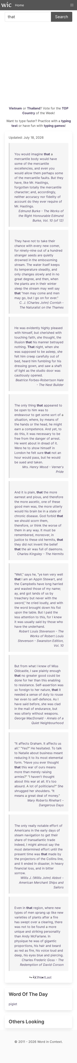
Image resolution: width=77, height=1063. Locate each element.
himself (27, 333)
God (42, 516)
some (18, 164)
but (29, 298)
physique (21, 941)
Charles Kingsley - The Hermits (40, 554)
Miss (55, 666)
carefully (42, 356)
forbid (51, 516)
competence (34, 429)
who (60, 622)
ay (16, 593)
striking (37, 931)
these (56, 502)
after (45, 917)
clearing (47, 922)
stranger (20, 255)
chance (19, 246)
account (20, 201)
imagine (37, 154)
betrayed (56, 342)
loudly (43, 603)
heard (26, 361)
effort (54, 826)
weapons (51, 713)
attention (28, 617)
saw (48, 366)
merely (36, 772)
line (60, 859)
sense (33, 694)
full (41, 549)
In (49, 936)
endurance (43, 709)
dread (45, 443)
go (24, 298)
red (21, 950)
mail (27, 709)
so (16, 690)
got (28, 593)
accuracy (32, 197)
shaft (58, 366)
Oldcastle (21, 671)
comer (54, 246)
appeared (51, 405)
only (17, 274)
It (41, 530)
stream (19, 265)
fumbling (44, 361)
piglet (13, 1004)
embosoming (47, 260)
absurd (19, 786)
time (30, 854)
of (25, 164)
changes (28, 274)
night (39, 347)
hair (42, 946)
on (42, 298)
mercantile (22, 159)
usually (29, 622)
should (25, 521)
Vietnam (15, 108)
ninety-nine (28, 250)
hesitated (43, 748)
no (57, 274)
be (43, 352)
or (31, 424)
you (51, 168)
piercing (57, 955)
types (18, 912)
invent (38, 544)
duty (46, 694)
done (18, 680)
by (42, 419)
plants (24, 284)
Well (19, 574)
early (44, 830)
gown (32, 366)
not (33, 241)
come (41, 293)
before (34, 704)
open (23, 410)
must (47, 530)
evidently (33, 328)
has (17, 922)
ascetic (34, 502)
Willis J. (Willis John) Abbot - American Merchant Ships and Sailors (41, 882)
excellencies (23, 168)
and (37, 168)
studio (40, 371)
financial (20, 868)
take (44, 241)
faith (31, 337)
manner (43, 342)
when (54, 279)
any (29, 530)
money (53, 796)
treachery (21, 598)
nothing (20, 347)
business (46, 753)
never (40, 598)
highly (45, 328)
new (46, 246)
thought (49, 337)
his (35, 342)
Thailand (33, 108)
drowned (21, 260)
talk (59, 748)
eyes (32, 955)
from (24, 438)
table (32, 612)
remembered (23, 535)
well (51, 288)
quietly (48, 255)
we (16, 521)
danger (40, 438)
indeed (19, 845)
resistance (26, 685)
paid (49, 612)
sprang (40, 912)
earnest (19, 497)
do (29, 201)
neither (19, 197)
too (53, 781)
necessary (43, 434)
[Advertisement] (38, 65)
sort (53, 415)
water (37, 265)
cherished (47, 333)
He (16, 328)
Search (61, 16)
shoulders (42, 791)
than (37, 680)
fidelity (51, 197)
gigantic (50, 941)
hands (24, 424)
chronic (19, 516)
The (29, 265)
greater (31, 675)
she (39, 337)
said (39, 622)
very (53, 574)
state (53, 511)
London (20, 453)
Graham (36, 743)
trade (51, 840)
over (34, 922)
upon (18, 612)
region (38, 908)
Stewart (49, 579)
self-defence (41, 699)
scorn (35, 521)
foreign (24, 690)
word (24, 608)
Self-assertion (46, 685)
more (53, 492)
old (40, 540)
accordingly (46, 192)
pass (35, 457)
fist (58, 608)
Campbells (28, 584)
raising (47, 772)
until (54, 849)
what (32, 666)
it (27, 434)
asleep (50, 352)
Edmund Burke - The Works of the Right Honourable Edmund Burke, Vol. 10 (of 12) (41, 215)
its (16, 269)
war (30, 767)
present (20, 854)
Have (28, 762)
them (37, 173)
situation (20, 419)
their (51, 241)
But (53, 178)
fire (55, 917)
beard (56, 946)
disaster (43, 863)
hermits (49, 540)
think (37, 525)
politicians (46, 786)
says (27, 574)
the (30, 164)
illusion (19, 342)
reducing (20, 758)
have (53, 159)
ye (40, 574)
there (58, 922)
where (33, 419)
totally (34, 187)
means (49, 419)
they (60, 178)
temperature (28, 269)
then (45, 279)
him (23, 356)
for (16, 250)
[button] (72, 5)
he (51, 424)
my (48, 589)
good (18, 506)
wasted (26, 589)
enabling (54, 680)
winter (51, 284)
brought (35, 608)
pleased (57, 328)
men (26, 293)
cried (34, 603)
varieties (20, 917)
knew (58, 617)
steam (18, 835)
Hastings (41, 182)
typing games (54, 126)
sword (19, 603)
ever (43, 201)
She (60, 786)
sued (22, 462)
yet (54, 429)
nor (42, 197)
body (35, 159)
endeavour (22, 415)
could (51, 675)
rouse (59, 694)
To (53, 748)
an (59, 453)
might (58, 424)
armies (19, 777)
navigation (32, 835)
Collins (51, 859)
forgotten (21, 187)
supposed (28, 352)
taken (38, 462)
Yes (24, 748)
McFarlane (38, 936)
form (18, 762)
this (22, 434)
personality (52, 931)
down (46, 608)
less (17, 617)
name (56, 589)
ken (46, 574)
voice (45, 950)
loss (31, 868)
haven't (36, 777)
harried (58, 584)
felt (16, 356)
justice (19, 540)
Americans (22, 830)
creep (31, 356)
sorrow (19, 873)
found (40, 927)
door (50, 371)
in (30, 260)
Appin (37, 579)
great (18, 279)
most (44, 758)
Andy (26, 936)
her (30, 680)
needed (19, 694)
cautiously (22, 375)
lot (32, 786)
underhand (36, 626)
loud (53, 950)
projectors (28, 859)
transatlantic (37, 840)
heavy (59, 863)
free (17, 438)
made (52, 854)
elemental (56, 758)
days (52, 830)
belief (53, 544)
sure (40, 453)
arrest (55, 438)
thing (32, 405)
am (25, 579)
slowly (40, 274)
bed (17, 361)
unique (19, 931)
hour (17, 457)
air (29, 549)
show (35, 448)
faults (45, 178)
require (52, 201)
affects (24, 743)
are (40, 255)
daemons (55, 549)
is (25, 492)
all (16, 748)
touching (20, 337)
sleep (18, 288)
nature (45, 690)
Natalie (24, 753)
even (44, 168)
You (17, 154)
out (39, 250)
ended (28, 863)
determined (31, 849)
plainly (44, 671)
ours (41, 767)
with (29, 246)
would (25, 154)
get (37, 415)
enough (55, 671)
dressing (20, 366)
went (23, 443)
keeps (55, 265)
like (25, 182)
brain (33, 511)
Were (18, 448)
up (48, 912)
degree (28, 279)
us (47, 593)
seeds (32, 255)
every (37, 246)
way (36, 530)
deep (18, 955)
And (48, 429)
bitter (50, 868)
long (48, 584)
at (38, 781)
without (37, 713)
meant (58, 753)
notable (43, 826)
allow (28, 173)
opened (36, 375)
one (44, 502)
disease (32, 516)
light (22, 371)
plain (31, 492)
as (27, 371)
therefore (56, 497)
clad (57, 704)
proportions (23, 946)
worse (52, 525)
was (22, 328)
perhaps (48, 173)
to (38, 241)
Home (19, 5)
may (43, 288)
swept (25, 922)
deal (40, 796)
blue (40, 955)
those (37, 589)
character (21, 192)
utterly (57, 506)
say (57, 288)
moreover (42, 535)
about (32, 443)
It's (48, 781)
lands (36, 593)
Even (18, 908)
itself (46, 265)
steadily (44, 269)
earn (17, 429)
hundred (56, 250)
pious (37, 497)
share (18, 840)
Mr (31, 182)
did (24, 544)
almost (43, 845)
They (18, 241)
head (43, 424)
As (55, 699)
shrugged (21, 791)
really (32, 826)
